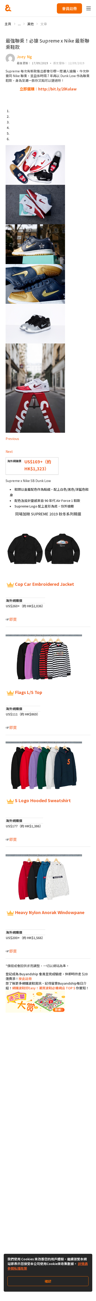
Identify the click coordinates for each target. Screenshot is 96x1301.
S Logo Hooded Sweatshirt (43, 800)
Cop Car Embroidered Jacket (44, 584)
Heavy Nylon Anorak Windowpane (49, 912)
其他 (30, 23)
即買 (13, 619)
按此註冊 (25, 978)
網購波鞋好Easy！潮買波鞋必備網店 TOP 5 (43, 988)
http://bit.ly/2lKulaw (57, 89)
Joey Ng (24, 56)
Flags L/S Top (28, 692)
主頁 (8, 23)
